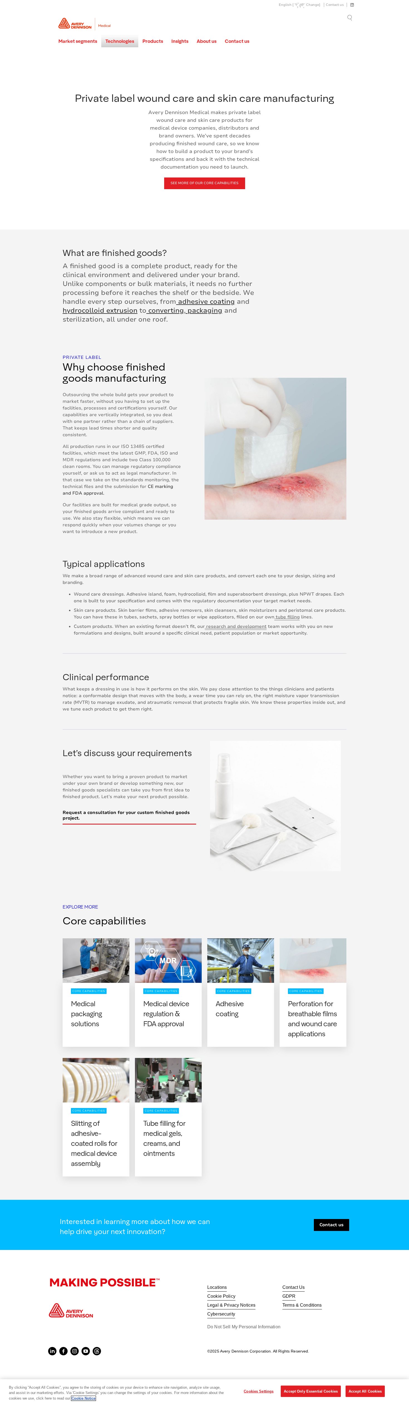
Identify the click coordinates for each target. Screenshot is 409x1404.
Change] (313, 5)
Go (350, 17)
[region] (204, 1391)
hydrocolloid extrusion (100, 310)
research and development (236, 626)
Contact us (335, 5)
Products (152, 41)
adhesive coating (205, 301)
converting (165, 310)
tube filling (287, 617)
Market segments (77, 41)
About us (206, 41)
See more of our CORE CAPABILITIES (204, 183)
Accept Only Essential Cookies (311, 1391)
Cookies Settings (259, 1391)
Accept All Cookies (365, 1391)
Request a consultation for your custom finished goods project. (126, 815)
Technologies (119, 41)
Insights (179, 41)
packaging (204, 310)
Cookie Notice (83, 1398)
